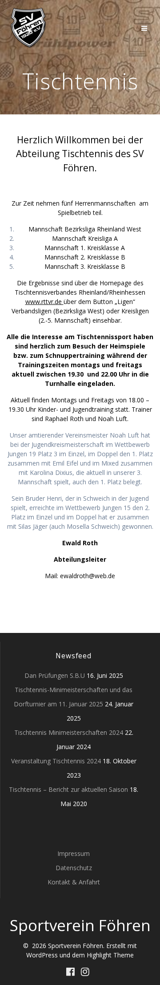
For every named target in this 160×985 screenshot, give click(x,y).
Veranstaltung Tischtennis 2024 (56, 761)
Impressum (73, 853)
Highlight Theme (110, 955)
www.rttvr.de (44, 301)
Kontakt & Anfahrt (74, 882)
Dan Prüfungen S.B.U (54, 675)
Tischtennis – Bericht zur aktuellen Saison (68, 789)
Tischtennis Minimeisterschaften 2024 (68, 732)
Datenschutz (74, 867)
